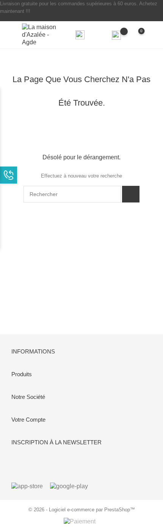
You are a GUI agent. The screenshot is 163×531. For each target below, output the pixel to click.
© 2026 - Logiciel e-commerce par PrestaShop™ (81, 509)
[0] (134, 34)
